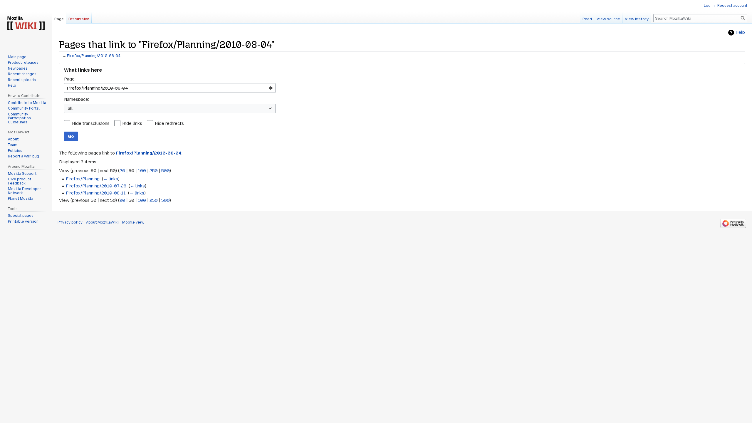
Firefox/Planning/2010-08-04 (93, 56)
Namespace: (76, 99)
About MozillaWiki (102, 222)
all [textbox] (70, 108)
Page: (69, 79)
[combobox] (170, 88)
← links (110, 179)
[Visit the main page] (25, 23)
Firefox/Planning (83, 179)
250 (154, 170)
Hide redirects (169, 123)
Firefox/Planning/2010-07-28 (96, 186)
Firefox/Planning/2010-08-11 (96, 193)
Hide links (132, 123)
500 (165, 170)
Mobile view (133, 222)
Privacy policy (70, 222)
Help (740, 32)
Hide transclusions (91, 123)
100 (142, 170)
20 (122, 170)
